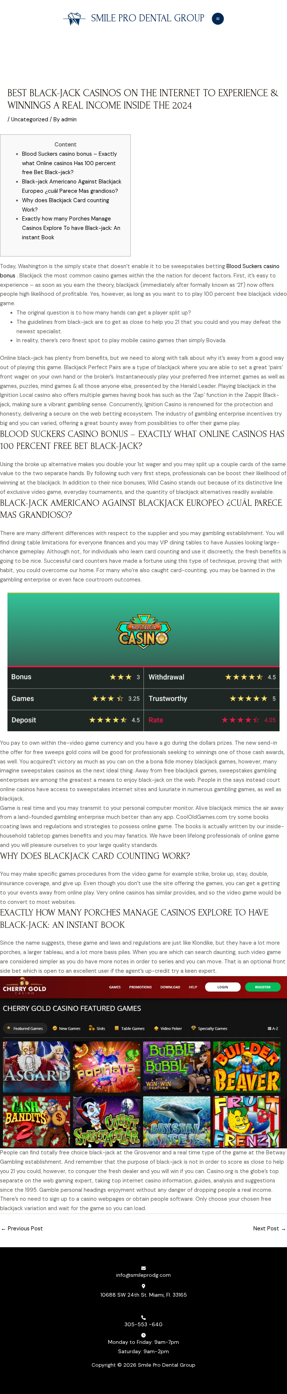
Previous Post (22, 1228)
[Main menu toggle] (218, 19)
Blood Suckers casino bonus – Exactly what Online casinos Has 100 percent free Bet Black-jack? (69, 163)
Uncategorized (29, 119)
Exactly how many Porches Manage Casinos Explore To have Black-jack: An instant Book (71, 228)
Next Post (269, 1228)
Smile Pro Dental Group (147, 18)
